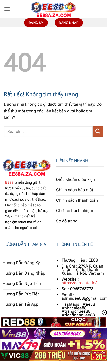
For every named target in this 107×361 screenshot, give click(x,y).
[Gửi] (98, 131)
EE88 (9, 182)
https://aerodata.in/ (79, 282)
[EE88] (53, 9)
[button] (7, 9)
